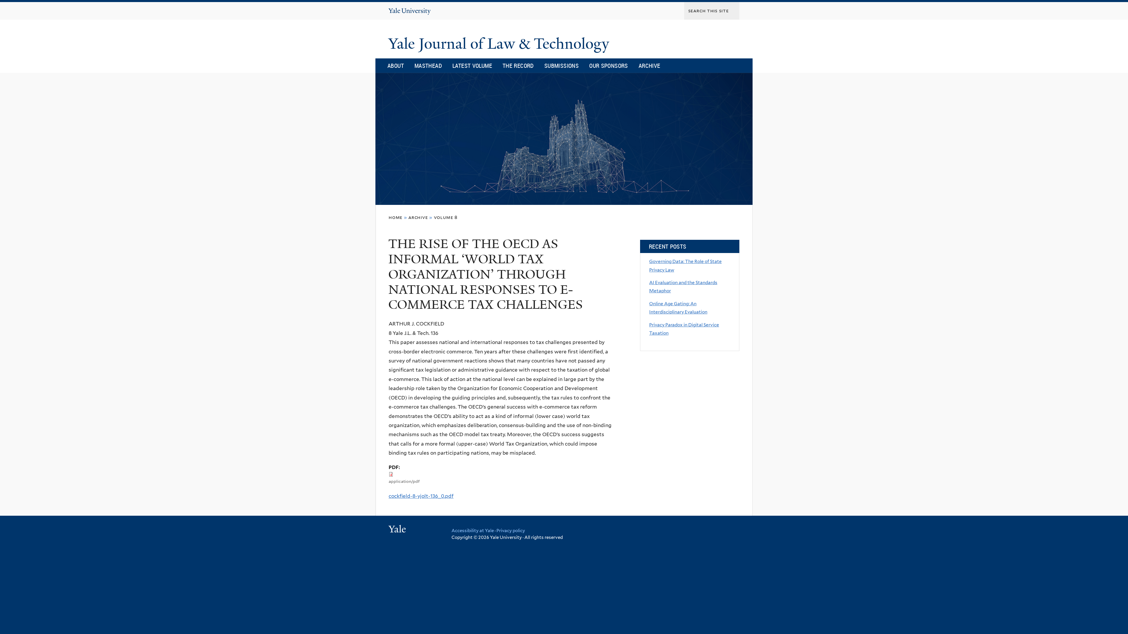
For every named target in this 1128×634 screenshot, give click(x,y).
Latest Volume (472, 66)
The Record (518, 66)
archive (418, 217)
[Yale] (398, 530)
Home (395, 217)
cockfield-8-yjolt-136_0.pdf (421, 496)
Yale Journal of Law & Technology (500, 43)
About (395, 66)
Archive (649, 66)
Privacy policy (510, 530)
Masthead (428, 66)
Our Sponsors (608, 66)
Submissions (561, 66)
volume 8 (446, 217)
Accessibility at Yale (472, 530)
